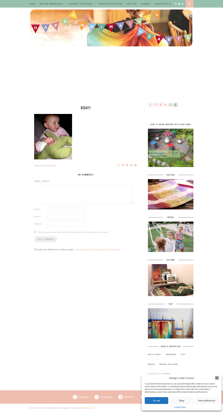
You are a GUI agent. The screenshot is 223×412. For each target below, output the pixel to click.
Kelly (53, 165)
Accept (156, 400)
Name (37, 209)
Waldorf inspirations (51, 4)
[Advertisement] (111, 79)
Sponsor (145, 4)
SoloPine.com (88, 408)
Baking (151, 364)
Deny (181, 400)
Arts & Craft (154, 354)
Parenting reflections (110, 4)
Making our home (168, 364)
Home (32, 4)
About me (132, 4)
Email (37, 216)
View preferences (206, 400)
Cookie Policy (180, 407)
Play (183, 354)
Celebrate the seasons (80, 4)
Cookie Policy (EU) (163, 4)
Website (38, 223)
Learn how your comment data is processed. (97, 249)
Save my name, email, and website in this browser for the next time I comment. (73, 232)
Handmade (171, 354)
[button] (216, 377)
